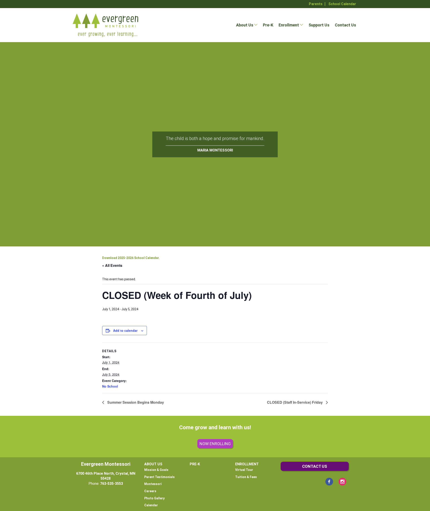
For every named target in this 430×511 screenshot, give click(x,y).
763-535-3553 (111, 483)
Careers (150, 491)
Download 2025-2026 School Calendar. (131, 258)
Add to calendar (125, 330)
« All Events (112, 265)
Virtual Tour (244, 470)
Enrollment (289, 25)
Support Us (319, 25)
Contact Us (345, 25)
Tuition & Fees (246, 477)
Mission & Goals (156, 470)
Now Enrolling (215, 443)
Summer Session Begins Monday (135, 402)
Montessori (153, 484)
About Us (244, 25)
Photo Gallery (154, 498)
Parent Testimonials (159, 477)
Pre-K (268, 25)
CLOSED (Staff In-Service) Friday (295, 402)
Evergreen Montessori (105, 464)
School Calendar (342, 4)
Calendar (151, 505)
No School (110, 386)
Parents (315, 4)
